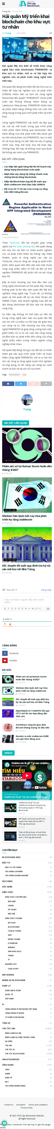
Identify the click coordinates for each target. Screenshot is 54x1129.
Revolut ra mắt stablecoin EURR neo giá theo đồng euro (32, 737)
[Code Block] (29, 608)
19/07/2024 (21, 33)
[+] (39, 608)
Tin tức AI (10, 1049)
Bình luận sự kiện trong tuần (20, 1037)
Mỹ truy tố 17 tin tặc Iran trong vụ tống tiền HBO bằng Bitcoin (26, 190)
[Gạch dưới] (12, 608)
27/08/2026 (7, 473)
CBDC (7, 1069)
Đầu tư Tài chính (13, 867)
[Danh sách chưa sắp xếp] (22, 608)
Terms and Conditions (38, 1104)
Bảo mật (12, 901)
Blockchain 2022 (11, 857)
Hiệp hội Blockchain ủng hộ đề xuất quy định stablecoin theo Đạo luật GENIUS (25, 183)
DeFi (10, 935)
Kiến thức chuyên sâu (15, 897)
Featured (7, 881)
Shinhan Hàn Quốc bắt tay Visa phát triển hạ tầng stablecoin (24, 517)
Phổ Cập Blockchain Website (30, 1115)
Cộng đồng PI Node (14, 1013)
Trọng (8, 33)
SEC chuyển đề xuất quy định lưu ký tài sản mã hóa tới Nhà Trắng (26, 567)
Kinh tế (8, 1077)
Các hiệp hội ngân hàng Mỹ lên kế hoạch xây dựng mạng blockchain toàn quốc (27, 168)
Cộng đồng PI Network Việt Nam (21, 1009)
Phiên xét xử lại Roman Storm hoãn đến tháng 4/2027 (31, 678)
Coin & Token (14, 931)
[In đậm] (5, 608)
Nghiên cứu (11, 964)
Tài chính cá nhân (14, 871)
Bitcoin (11, 923)
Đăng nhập (46, 589)
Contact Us (8, 1104)
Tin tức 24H (17, 11)
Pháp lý (6, 985)
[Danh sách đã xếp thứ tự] (18, 608)
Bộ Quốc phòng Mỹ (23, 246)
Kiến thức (7, 892)
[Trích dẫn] (25, 608)
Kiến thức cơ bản (13, 918)
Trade (11, 955)
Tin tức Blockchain (14, 1053)
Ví (9, 959)
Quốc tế (9, 994)
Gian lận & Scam (13, 990)
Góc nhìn (7, 886)
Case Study (13, 968)
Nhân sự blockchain (13, 980)
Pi (3, 1004)
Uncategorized (10, 1059)
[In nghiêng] (8, 608)
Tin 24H (8, 1045)
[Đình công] (15, 608)
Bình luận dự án (13, 1033)
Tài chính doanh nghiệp (16, 875)
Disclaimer (20, 1104)
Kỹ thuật (12, 909)
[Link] (32, 608)
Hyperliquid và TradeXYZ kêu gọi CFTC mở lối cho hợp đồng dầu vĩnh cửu (32, 713)
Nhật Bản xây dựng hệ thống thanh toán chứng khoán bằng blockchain (26, 175)
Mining (11, 947)
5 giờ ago (21, 683)
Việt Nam (9, 998)
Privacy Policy (27, 1107)
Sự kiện (8, 1041)
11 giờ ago (21, 742)
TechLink (14, 242)
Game (7, 1073)
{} (36, 608)
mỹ (24, 374)
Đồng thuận (14, 939)
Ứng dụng (8, 1064)
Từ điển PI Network (14, 1017)
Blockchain (15, 374)
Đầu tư (6, 862)
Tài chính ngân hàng (15, 1086)
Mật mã (11, 914)
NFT (7, 1082)
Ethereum (12, 943)
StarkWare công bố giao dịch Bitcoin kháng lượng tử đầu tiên (32, 726)
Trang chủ (6, 11)
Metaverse (8, 974)
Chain (11, 905)
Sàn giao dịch (14, 951)
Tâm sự (6, 1023)
